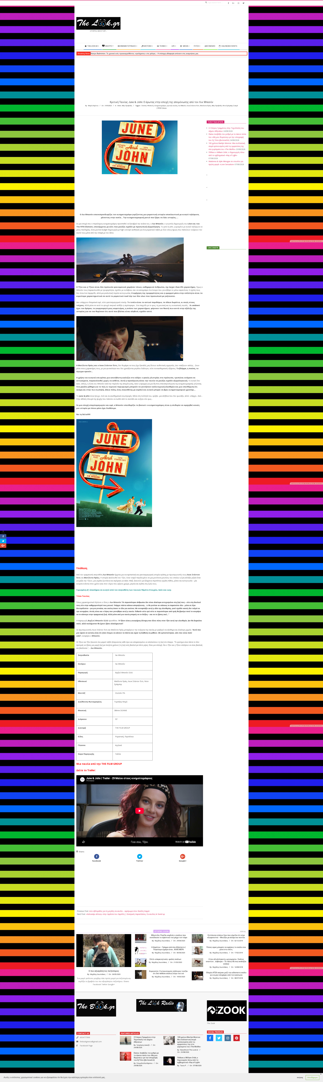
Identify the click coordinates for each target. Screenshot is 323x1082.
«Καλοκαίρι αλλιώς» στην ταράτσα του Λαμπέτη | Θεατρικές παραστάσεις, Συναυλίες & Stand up (125, 914)
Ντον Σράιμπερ (228, 106)
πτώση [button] (300, 1077)
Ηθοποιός (150, 106)
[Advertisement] (204, 24)
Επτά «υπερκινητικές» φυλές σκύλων (165, 959)
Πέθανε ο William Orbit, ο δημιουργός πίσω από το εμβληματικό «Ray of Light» (188, 1060)
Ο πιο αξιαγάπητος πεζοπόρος (104, 971)
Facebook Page (86, 1045)
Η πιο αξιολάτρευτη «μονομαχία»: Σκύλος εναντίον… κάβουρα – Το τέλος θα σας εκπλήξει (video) (226, 961)
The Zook (211, 1023)
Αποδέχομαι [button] (312, 1077)
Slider (119, 106)
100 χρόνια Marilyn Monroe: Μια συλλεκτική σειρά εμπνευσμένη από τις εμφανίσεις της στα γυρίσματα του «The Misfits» (227, 146)
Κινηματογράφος (160, 106)
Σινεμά (235, 106)
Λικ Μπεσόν (182, 106)
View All (243, 931)
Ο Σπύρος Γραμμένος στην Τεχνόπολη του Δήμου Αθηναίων (144, 1039)
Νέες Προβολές (127, 106)
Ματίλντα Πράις (205, 106)
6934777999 (85, 1037)
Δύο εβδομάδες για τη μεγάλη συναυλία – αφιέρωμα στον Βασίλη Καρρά (119, 911)
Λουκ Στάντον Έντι (193, 106)
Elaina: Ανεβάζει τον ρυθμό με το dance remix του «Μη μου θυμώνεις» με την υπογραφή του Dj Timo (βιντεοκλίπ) (227, 137)
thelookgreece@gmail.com (91, 1041)
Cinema (143, 106)
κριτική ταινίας (172, 106)
